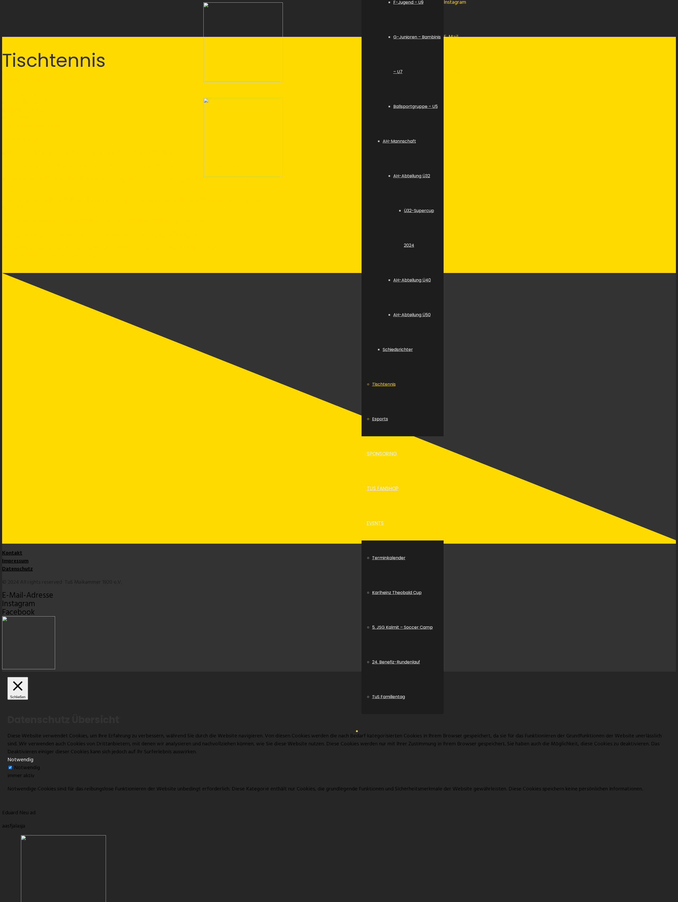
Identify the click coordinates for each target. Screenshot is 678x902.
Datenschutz (17, 569)
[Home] (28, 667)
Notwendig (27, 767)
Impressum (15, 561)
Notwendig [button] (20, 759)
